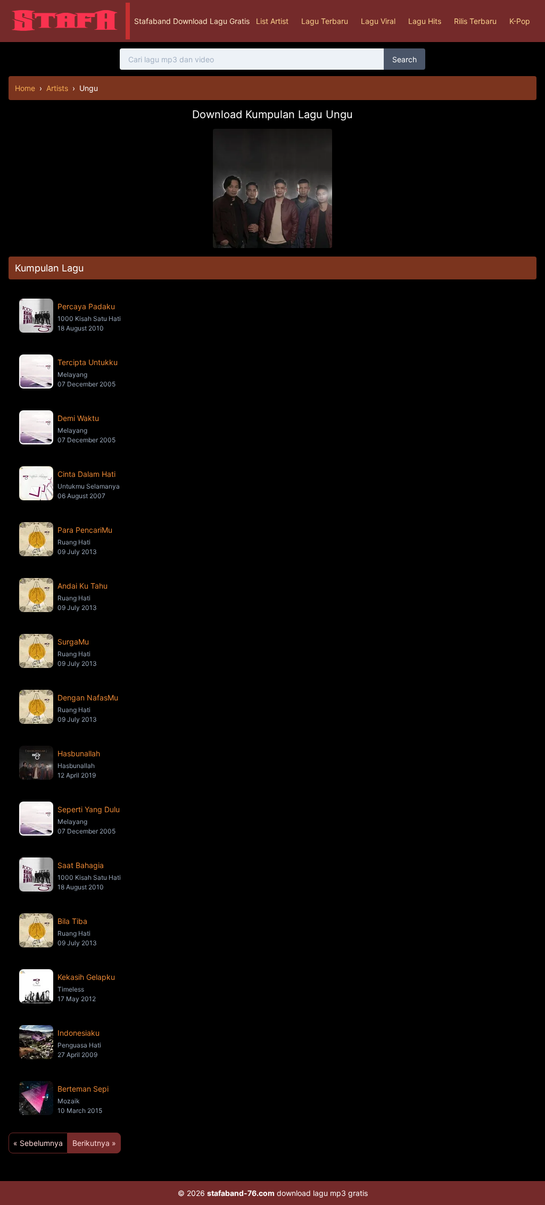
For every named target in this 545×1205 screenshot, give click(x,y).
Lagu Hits (424, 21)
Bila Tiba (72, 921)
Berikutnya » (94, 1143)
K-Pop (519, 21)
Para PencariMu (84, 529)
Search (404, 59)
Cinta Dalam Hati (86, 473)
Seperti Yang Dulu (88, 809)
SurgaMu (73, 641)
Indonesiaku (78, 1032)
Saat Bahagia (80, 865)
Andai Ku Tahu (82, 585)
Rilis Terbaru (475, 21)
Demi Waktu (78, 418)
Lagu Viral (378, 21)
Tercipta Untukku (87, 362)
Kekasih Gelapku (86, 976)
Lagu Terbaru (324, 21)
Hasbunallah (78, 753)
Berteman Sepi (83, 1088)
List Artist (272, 21)
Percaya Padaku (86, 306)
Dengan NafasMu (87, 697)
